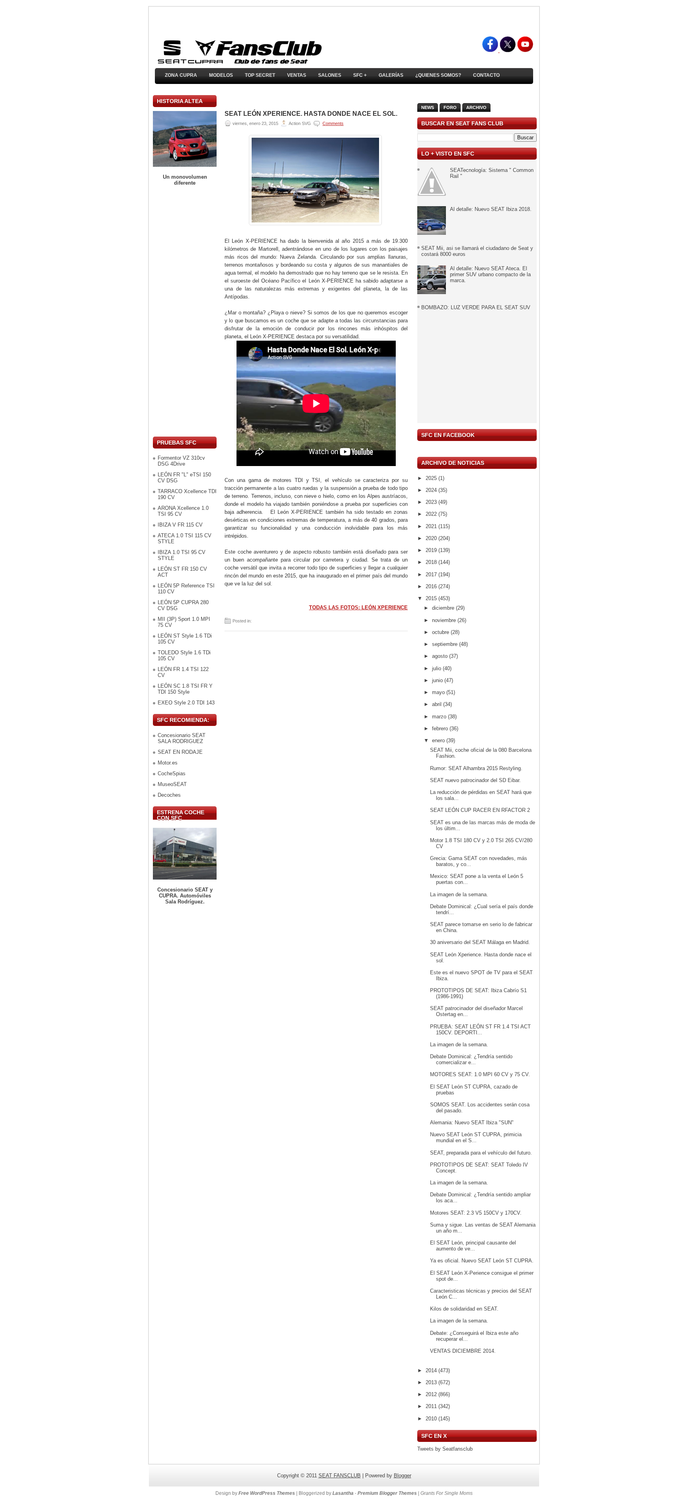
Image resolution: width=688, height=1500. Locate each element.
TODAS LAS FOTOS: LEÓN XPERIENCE (358, 608)
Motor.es (168, 763)
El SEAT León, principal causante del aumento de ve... (473, 1246)
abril (437, 704)
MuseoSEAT (172, 784)
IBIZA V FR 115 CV (180, 525)
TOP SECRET (260, 75)
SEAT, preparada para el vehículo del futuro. (481, 1153)
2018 (432, 562)
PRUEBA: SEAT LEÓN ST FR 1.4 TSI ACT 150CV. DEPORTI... (480, 1030)
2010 (432, 1419)
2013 (432, 1382)
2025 (432, 478)
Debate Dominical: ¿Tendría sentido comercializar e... (471, 1059)
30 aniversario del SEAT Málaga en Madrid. (480, 942)
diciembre (444, 608)
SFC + (360, 75)
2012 (432, 1394)
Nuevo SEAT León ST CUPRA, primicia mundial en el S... (476, 1137)
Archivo (476, 107)
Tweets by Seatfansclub (445, 1449)
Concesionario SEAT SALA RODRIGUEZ (181, 738)
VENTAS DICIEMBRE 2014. (463, 1351)
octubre (441, 632)
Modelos (221, 75)
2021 (432, 526)
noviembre (444, 620)
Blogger (402, 1476)
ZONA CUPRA (181, 75)
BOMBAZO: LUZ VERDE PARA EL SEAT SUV (475, 307)
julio (437, 668)
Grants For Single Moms (446, 1493)
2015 (432, 598)
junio (438, 680)
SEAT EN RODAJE (180, 752)
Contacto (486, 75)
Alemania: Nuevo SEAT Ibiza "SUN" (472, 1122)
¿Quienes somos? (438, 75)
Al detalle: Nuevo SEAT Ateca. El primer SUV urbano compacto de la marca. (490, 274)
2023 (432, 502)
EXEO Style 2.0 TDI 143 (186, 703)
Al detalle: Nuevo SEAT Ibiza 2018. (491, 209)
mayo (439, 692)
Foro (450, 107)
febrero (441, 728)
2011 (432, 1406)
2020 (432, 538)
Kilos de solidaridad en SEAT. (464, 1309)
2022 (432, 514)
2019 (432, 550)
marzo (440, 717)
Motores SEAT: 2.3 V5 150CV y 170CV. (476, 1213)
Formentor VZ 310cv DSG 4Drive (181, 461)
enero (439, 740)
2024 (432, 490)
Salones (329, 75)
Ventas (296, 75)
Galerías (391, 75)
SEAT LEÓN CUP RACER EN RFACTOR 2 (480, 810)
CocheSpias (172, 773)
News (427, 107)
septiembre (445, 644)
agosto (440, 656)
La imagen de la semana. (459, 894)
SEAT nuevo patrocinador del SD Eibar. (475, 780)
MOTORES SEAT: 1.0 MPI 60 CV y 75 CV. (480, 1074)
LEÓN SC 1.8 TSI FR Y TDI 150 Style (185, 689)
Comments (333, 123)
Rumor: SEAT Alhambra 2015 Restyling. (476, 768)
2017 (432, 574)
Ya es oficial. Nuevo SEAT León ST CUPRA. (482, 1261)
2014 (432, 1370)
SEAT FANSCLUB (340, 1476)
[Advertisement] (185, 311)
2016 (432, 586)
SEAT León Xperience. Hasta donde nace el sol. (311, 114)
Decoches (169, 795)
